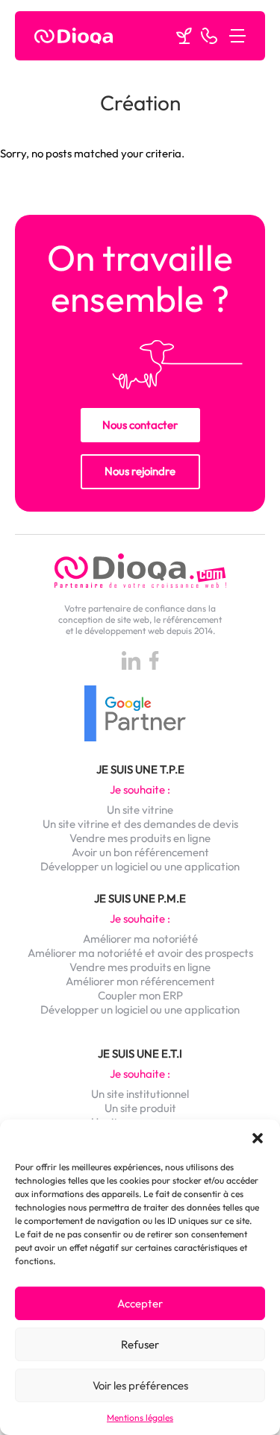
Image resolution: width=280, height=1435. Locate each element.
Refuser (140, 1344)
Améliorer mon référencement (140, 981)
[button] (257, 1138)
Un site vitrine (140, 810)
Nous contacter (140, 425)
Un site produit (140, 1108)
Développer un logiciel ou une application (140, 866)
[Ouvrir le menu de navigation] (237, 35)
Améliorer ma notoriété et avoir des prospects (140, 953)
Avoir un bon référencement (140, 852)
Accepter (140, 1303)
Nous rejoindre (140, 471)
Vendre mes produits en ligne (140, 838)
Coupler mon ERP (140, 995)
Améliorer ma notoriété (140, 939)
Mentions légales (140, 1417)
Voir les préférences (140, 1385)
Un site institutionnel (140, 1094)
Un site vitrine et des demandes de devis (140, 824)
